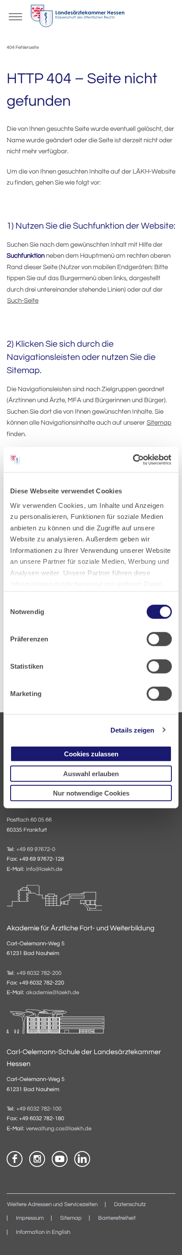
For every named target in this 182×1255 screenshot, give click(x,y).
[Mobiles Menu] (15, 16)
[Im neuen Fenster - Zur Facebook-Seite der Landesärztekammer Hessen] (15, 1159)
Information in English (43, 1232)
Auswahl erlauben (91, 773)
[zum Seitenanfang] (164, 1237)
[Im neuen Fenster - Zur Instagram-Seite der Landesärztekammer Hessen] (37, 1159)
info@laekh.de (44, 869)
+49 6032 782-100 (38, 1109)
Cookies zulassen (91, 754)
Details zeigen (132, 729)
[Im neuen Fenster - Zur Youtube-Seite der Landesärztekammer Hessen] (60, 1159)
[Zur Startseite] (77, 18)
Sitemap (159, 422)
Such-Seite (22, 300)
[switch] (159, 639)
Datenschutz (130, 1204)
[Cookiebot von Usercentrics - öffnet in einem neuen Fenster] (133, 459)
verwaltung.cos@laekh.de (58, 1129)
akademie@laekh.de (52, 993)
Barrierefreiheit (117, 1218)
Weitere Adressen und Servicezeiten (52, 1204)
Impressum (30, 1218)
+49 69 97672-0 (35, 849)
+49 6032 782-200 (38, 973)
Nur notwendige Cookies (91, 793)
